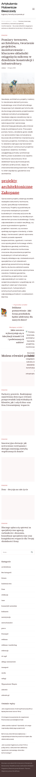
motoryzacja (6, 617)
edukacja (4, 595)
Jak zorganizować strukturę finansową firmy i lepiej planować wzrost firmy (17, 710)
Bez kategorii (6, 572)
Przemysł (4, 634)
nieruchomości (7, 623)
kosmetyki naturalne (9, 606)
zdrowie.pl (5, 695)
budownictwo (6, 584)
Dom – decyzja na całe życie (14, 489)
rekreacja (4, 651)
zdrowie (4, 690)
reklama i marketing (9, 645)
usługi (4, 35)
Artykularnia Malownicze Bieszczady (9, 7)
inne (3, 600)
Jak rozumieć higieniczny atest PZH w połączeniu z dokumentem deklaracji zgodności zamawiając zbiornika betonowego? (14, 749)
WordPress (15, 771)
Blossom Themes (24, 768)
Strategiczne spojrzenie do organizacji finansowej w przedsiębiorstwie (15, 718)
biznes (3, 578)
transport (4, 667)
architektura (6, 567)
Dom (3, 589)
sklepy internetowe (8, 662)
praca (3, 628)
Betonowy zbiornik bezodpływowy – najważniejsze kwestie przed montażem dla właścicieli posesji (16, 736)
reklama (4, 639)
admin (3, 68)
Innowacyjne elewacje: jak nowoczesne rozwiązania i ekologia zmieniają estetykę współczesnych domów (14, 447)
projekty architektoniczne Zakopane (17, 186)
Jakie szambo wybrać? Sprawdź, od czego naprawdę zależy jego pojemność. (16, 727)
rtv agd (4, 656)
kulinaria (4, 611)
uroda (3, 673)
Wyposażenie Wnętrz (9, 684)
